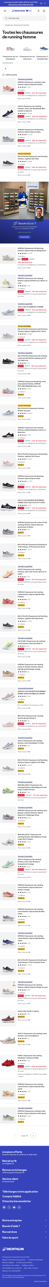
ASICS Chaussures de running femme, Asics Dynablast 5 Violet (31, 742)
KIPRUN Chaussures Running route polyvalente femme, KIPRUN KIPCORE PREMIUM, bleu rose (32, 383)
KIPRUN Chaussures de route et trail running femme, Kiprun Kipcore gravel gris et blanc (32, 524)
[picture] (8, 86)
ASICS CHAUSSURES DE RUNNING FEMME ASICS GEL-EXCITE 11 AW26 (31, 501)
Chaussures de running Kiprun (11, 57)
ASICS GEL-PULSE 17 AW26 (28, 1011)
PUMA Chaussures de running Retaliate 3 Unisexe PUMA (30, 1057)
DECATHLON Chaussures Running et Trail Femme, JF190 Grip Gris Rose (32, 546)
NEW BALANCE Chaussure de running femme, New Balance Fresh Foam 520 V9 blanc (32, 837)
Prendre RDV (24, 237)
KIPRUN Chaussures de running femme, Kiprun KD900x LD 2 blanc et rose (32, 280)
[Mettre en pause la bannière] (41, 3)
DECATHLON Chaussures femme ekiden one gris (31, 409)
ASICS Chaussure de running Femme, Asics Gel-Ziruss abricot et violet (32, 571)
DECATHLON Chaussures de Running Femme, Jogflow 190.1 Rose (32, 455)
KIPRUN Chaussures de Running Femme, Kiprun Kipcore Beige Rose (32, 249)
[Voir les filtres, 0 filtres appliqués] (5, 68)
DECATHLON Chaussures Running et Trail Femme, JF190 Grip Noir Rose (32, 961)
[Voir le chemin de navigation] (3, 25)
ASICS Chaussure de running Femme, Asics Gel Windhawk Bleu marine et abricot (31, 108)
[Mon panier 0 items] (44, 11)
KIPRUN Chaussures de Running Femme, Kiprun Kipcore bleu (31, 131)
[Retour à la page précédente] (15, 1135)
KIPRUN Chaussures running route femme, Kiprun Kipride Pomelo (31, 83)
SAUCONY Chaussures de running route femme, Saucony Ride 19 (31, 642)
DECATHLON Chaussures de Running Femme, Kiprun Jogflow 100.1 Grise (32, 330)
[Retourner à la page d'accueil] (22, 10)
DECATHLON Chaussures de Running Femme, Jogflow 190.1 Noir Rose (32, 617)
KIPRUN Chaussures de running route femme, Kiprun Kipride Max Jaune (31, 1086)
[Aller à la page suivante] (33, 1135)
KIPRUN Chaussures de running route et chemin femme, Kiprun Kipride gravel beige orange (30, 666)
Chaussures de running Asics (27, 57)
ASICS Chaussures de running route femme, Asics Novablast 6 (32, 1034)
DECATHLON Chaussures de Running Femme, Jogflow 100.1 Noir (32, 157)
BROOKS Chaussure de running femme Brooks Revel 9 (30, 717)
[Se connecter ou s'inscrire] (38, 11)
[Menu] (5, 11)
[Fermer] (45, 3)
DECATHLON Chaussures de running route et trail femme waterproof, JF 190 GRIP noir (32, 358)
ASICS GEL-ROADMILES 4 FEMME (30, 307)
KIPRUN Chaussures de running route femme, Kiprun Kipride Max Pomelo (31, 594)
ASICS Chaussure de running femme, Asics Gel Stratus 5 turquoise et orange (29, 861)
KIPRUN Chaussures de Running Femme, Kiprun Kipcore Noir (31, 477)
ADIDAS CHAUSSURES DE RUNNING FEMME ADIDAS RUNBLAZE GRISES (32, 692)
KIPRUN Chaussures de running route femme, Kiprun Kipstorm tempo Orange (30, 887)
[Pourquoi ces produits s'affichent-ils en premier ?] (3, 75)
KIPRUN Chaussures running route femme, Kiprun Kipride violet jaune (32, 1112)
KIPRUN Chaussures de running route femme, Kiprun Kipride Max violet (31, 911)
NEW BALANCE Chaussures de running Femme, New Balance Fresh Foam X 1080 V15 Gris (32, 787)
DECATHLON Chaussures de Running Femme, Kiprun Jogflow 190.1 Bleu (32, 761)
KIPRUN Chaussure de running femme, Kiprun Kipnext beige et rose (33, 986)
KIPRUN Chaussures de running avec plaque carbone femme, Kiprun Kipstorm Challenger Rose (32, 812)
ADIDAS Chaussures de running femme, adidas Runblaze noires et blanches (32, 430)
